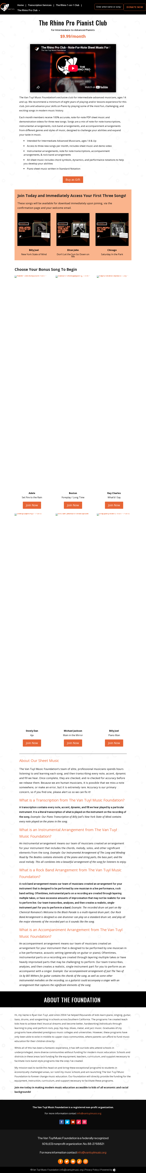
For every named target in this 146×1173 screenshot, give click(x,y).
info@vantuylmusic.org (89, 1113)
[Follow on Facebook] (61, 1122)
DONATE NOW (135, 7)
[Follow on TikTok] (78, 1122)
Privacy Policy (92, 1169)
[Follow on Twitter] (67, 1122)
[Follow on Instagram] (84, 1122)
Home (20, 5)
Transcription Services (40, 5)
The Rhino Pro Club (27, 10)
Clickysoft (114, 1170)
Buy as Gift (73, 179)
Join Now (32, 505)
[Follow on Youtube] (73, 1122)
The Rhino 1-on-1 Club (67, 5)
